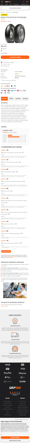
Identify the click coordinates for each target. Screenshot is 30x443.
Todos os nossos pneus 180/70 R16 (9, 80)
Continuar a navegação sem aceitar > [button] (22, 419)
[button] (19, 157)
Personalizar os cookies (15, 440)
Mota (11, 4)
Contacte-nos (22, 403)
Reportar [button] (2, 154)
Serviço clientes (22, 401)
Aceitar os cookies (15, 437)
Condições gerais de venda (22, 411)
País (7, 411)
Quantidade (4, 53)
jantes (6, 4)
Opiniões (11, 98)
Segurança (25, 98)
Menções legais (22, 415)
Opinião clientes (22, 405)
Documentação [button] (4, 306)
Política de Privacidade (22, 407)
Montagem (18, 98)
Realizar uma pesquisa (15, 8)
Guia (7, 413)
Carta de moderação (22, 409)
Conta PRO (7, 407)
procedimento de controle (11, 256)
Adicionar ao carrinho (15, 57)
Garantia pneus (7, 415)
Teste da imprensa (7, 401)
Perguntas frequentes (7, 409)
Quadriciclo (16, 4)
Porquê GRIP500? (7, 403)
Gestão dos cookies (22, 413)
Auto (2, 4)
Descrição (4, 98)
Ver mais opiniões (6, 251)
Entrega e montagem (7, 405)
